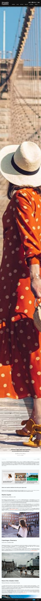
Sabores (13, 4)
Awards (36, 4)
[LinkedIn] (32, 2)
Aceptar (34, 599)
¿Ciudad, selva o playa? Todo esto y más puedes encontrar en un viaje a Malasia (32, 482)
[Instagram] (30, 2)
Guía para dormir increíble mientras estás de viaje (7, 482)
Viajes (17, 4)
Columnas (31, 4)
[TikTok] (35, 2)
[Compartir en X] (37, 459)
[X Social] (37, 2)
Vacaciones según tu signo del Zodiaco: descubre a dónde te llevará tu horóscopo (20, 482)
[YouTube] (38, 2)
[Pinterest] (34, 2)
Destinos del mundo (19, 455)
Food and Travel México (21, 453)
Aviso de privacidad (38, 599)
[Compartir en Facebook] (38, 459)
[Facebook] (29, 2)
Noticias (21, 4)
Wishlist (26, 4)
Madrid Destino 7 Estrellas (14, 509)
